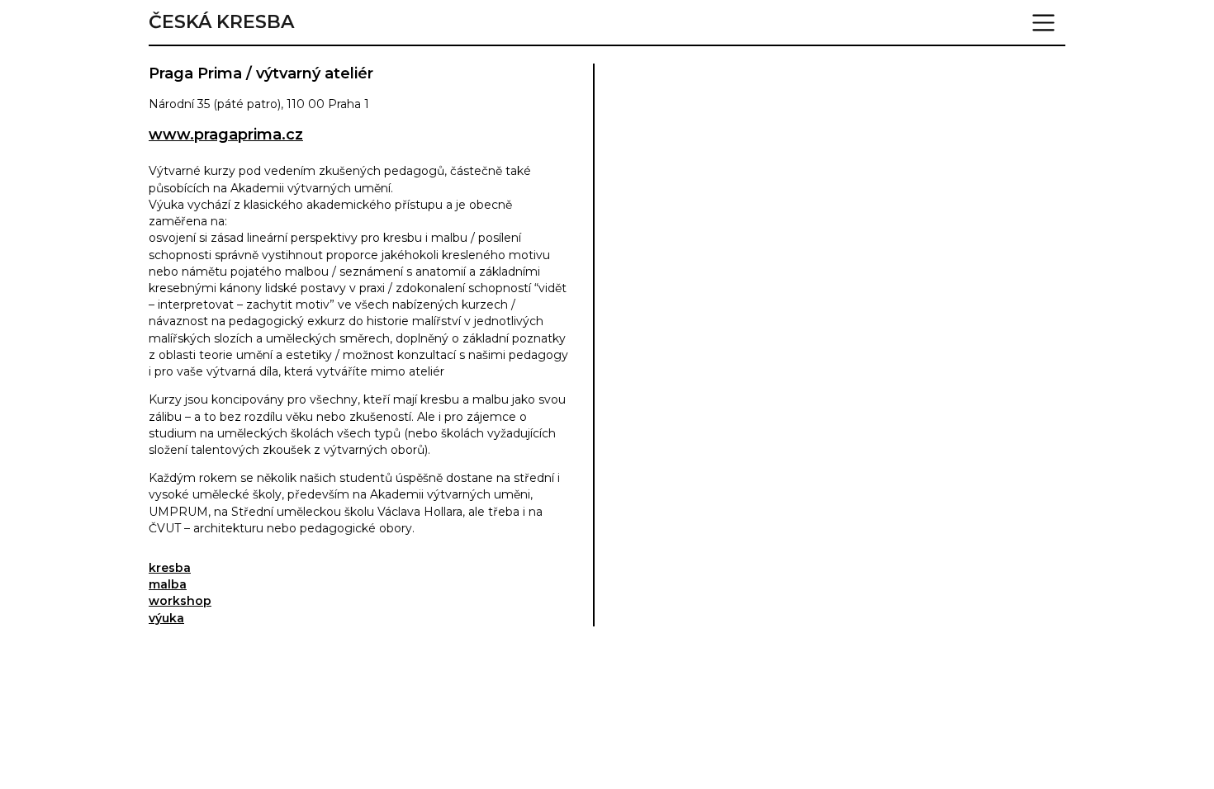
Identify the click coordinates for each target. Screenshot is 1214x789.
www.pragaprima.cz (226, 134)
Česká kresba (221, 22)
